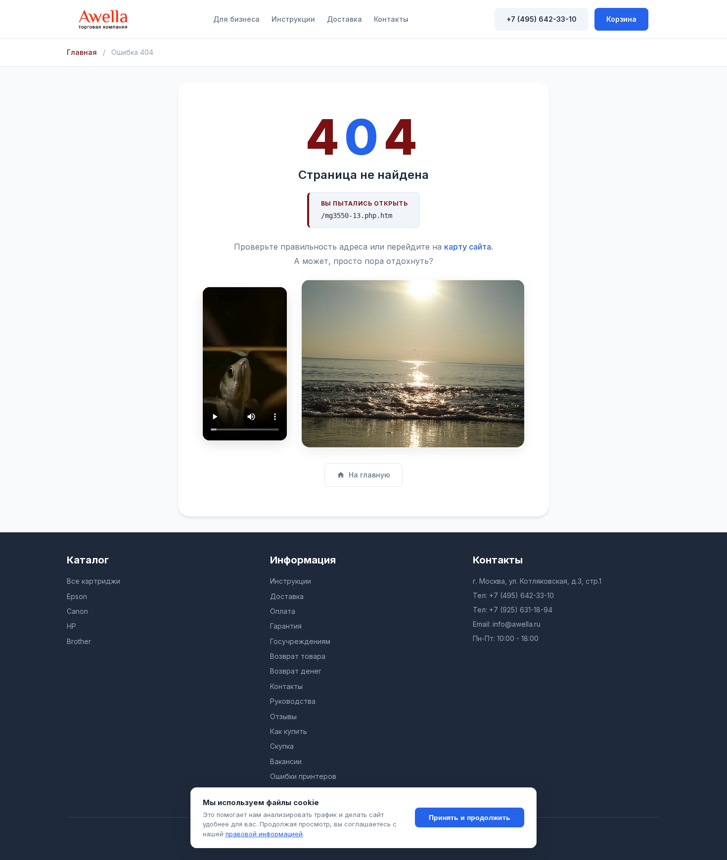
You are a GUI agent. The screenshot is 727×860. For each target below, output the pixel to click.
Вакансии (286, 761)
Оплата (282, 611)
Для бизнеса (236, 19)
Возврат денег (295, 671)
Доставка (344, 19)
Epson (77, 596)
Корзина (621, 19)
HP (71, 626)
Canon (77, 611)
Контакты (391, 19)
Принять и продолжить (469, 817)
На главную (369, 475)
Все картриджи (93, 581)
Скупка (282, 746)
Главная (82, 52)
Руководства (293, 701)
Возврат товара (297, 656)
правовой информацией (264, 834)
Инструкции (293, 19)
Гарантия (286, 626)
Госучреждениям (300, 641)
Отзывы (283, 716)
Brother (79, 641)
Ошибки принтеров (303, 776)
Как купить (288, 731)
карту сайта (467, 247)
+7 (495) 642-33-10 (541, 19)
